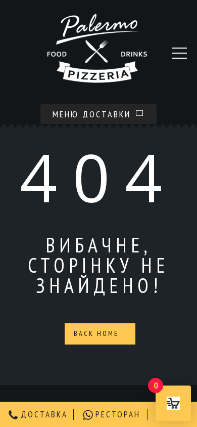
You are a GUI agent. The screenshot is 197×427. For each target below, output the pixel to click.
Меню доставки (93, 114)
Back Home (98, 333)
